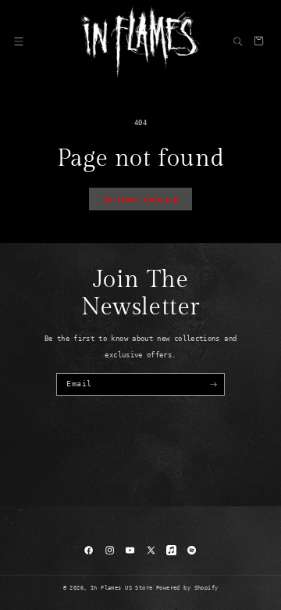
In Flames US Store (122, 588)
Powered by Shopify (187, 588)
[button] (19, 40)
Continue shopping (140, 199)
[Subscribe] (214, 384)
